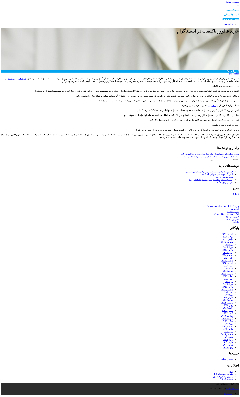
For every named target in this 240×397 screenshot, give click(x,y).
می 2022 (229, 295)
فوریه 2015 (228, 345)
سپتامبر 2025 (227, 242)
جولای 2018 (228, 321)
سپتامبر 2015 (227, 334)
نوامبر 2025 (228, 239)
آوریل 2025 (228, 247)
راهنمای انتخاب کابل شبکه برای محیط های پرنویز (211, 179)
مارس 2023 (227, 287)
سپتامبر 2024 (227, 260)
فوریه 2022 (228, 300)
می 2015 (229, 337)
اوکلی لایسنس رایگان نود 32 (226, 214)
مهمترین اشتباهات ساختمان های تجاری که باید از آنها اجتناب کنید (210, 154)
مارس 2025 (227, 250)
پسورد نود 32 (233, 211)
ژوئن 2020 (228, 305)
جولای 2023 (228, 276)
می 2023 (229, 281)
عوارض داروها (232, 9)
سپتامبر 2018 (227, 316)
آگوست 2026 (227, 234)
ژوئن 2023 (228, 279)
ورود (231, 371)
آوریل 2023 (228, 284)
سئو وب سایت (232, 219)
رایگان (236, 222)
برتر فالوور (213, 105)
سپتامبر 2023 (227, 273)
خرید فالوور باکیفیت (17, 78)
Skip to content (232, 2)
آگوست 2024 (227, 263)
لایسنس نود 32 (232, 217)
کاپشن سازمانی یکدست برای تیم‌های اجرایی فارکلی (209, 171)
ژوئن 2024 (228, 266)
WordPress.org (226, 379)
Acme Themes (232, 388)
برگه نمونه (228, 24)
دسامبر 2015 (227, 326)
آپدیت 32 (235, 209)
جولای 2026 (228, 237)
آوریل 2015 (228, 339)
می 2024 (229, 268)
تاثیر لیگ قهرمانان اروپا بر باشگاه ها (217, 174)
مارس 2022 (227, 297)
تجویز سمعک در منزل (223, 177)
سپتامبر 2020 (227, 302)
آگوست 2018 (227, 318)
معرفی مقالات (226, 359)
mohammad (234, 74)
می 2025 (229, 244)
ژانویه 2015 (228, 347)
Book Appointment (230, 19)
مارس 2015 (227, 342)
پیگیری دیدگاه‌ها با (223, 376)
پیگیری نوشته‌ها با (223, 374)
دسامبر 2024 (227, 255)
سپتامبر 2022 (227, 289)
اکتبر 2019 (228, 313)
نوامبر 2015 (228, 329)
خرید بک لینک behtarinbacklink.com (223, 206)
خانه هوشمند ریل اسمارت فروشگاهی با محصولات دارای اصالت (210, 156)
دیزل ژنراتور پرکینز (224, 182)
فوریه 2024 (228, 271)
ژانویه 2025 (228, 252)
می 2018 (229, 324)
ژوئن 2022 (228, 292)
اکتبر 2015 (228, 331)
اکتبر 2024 (228, 258)
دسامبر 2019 (227, 310)
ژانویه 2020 (228, 308)
